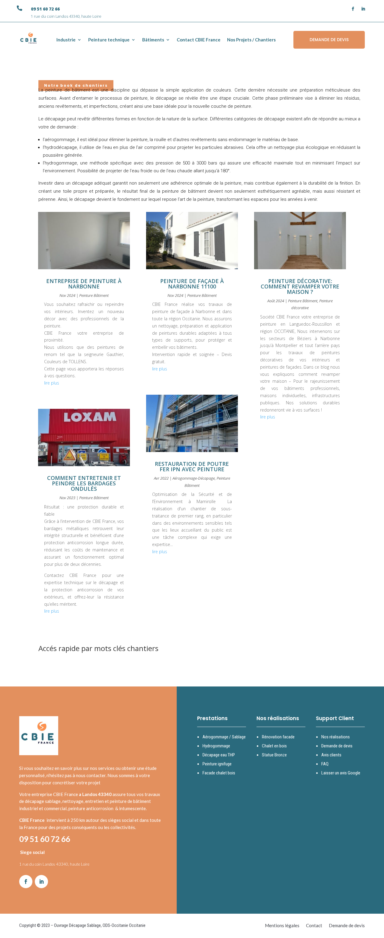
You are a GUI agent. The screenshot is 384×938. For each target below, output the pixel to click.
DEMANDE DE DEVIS (329, 40)
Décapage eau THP (218, 755)
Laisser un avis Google (340, 773)
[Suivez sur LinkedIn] (363, 9)
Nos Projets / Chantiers (251, 39)
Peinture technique (109, 39)
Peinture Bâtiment (94, 295)
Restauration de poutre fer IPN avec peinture (192, 466)
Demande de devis (336, 746)
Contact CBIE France (198, 39)
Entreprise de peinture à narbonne (84, 283)
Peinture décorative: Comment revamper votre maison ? (300, 286)
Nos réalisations (335, 737)
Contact (314, 925)
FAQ (324, 764)
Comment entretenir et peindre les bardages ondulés (84, 483)
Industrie (66, 39)
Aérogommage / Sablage (224, 737)
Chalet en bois (274, 746)
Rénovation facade (278, 737)
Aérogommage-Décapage (193, 478)
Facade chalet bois (218, 773)
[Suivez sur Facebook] (353, 9)
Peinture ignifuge (217, 764)
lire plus (51, 383)
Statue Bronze (274, 755)
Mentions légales (282, 925)
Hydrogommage (216, 746)
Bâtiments (153, 39)
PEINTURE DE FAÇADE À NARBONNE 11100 (192, 283)
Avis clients (331, 755)
